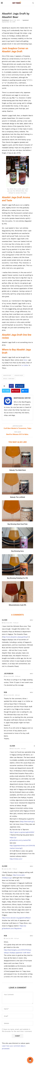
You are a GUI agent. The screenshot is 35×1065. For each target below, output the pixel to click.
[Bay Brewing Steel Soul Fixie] (17, 510)
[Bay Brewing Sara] (17, 537)
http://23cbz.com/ (16, 859)
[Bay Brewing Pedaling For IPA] (17, 564)
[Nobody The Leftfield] (17, 483)
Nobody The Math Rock (17, 470)
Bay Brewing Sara (17, 551)
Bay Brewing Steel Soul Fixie (18, 524)
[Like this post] (12, 386)
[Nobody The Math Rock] (17, 456)
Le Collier (24, 365)
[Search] (33, 3)
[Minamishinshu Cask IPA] (17, 591)
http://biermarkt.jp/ (27, 821)
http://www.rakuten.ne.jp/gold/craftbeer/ (16, 918)
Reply (31, 620)
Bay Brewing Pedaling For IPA (17, 578)
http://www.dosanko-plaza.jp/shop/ (15, 637)
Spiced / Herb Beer (8, 378)
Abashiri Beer (7, 375)
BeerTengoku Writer (22, 398)
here (25, 360)
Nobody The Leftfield (17, 497)
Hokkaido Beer (18, 375)
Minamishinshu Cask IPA (17, 605)
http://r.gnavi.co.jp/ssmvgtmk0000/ (22, 832)
